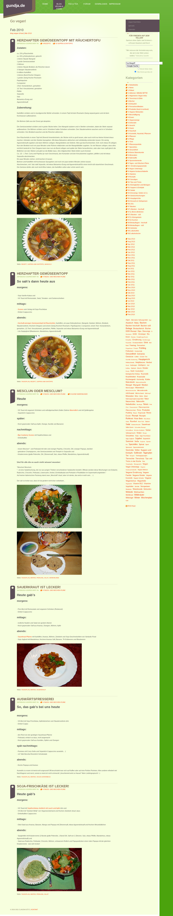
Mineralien (130, 396)
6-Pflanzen (132, 136)
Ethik (146, 343)
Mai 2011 (131, 274)
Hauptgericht (144, 359)
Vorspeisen (145, 486)
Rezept (135, 415)
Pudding (129, 413)
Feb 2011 (131, 282)
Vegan (145, 464)
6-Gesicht (131, 125)
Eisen (128, 337)
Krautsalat (141, 377)
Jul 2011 (131, 269)
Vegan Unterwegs (132, 467)
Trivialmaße (129, 464)
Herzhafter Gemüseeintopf (42, 273)
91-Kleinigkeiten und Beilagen (139, 185)
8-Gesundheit (133, 150)
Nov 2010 (131, 290)
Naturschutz (130, 401)
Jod (148, 365)
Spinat (141, 444)
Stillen (137, 450)
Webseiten (147, 489)
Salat (128, 424)
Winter (137, 497)
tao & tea (73, 4)
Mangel (129, 385)
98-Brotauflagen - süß (136, 225)
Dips (139, 331)
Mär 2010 (131, 312)
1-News (131, 88)
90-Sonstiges (133, 179)
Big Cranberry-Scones (26, 435)
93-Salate (131, 190)
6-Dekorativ (132, 123)
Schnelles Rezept (140, 427)
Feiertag (133, 345)
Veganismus (131, 481)
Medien (145, 385)
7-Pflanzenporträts (134, 144)
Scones (20, 309)
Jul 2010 (131, 301)
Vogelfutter (130, 486)
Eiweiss (133, 337)
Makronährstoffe (141, 382)
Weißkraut (129, 495)
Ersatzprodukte (138, 342)
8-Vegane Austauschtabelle (138, 171)
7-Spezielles (132, 147)
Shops (145, 433)
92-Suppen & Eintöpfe (136, 188)
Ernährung (137, 340)
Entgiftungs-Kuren (142, 337)
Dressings (146, 331)
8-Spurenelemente (135, 161)
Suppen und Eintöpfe (36, 264)
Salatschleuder (136, 424)
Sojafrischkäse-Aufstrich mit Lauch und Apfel (43, 808)
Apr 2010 (131, 309)
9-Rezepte (132, 177)
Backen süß (146, 326)
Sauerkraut (146, 424)
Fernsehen (141, 345)
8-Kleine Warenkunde (136, 152)
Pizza (139, 410)
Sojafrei (138, 438)
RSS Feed (131, 506)
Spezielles (133, 444)
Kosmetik (144, 374)
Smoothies (130, 436)
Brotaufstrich (138, 328)
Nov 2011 (131, 258)
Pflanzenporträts (144, 407)
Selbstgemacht (130, 433)
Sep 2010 (131, 296)
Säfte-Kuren (130, 427)
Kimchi (139, 368)
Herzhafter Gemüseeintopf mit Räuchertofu (58, 40)
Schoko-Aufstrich (139, 430)
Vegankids (141, 481)
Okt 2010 (131, 293)
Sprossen (129, 447)
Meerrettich (139, 388)
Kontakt (34, 909)
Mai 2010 (131, 306)
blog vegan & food (59, 6)
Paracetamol (133, 407)
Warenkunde (137, 489)
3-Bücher (131, 101)
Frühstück (130, 351)
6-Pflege (131, 139)
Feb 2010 (131, 314)
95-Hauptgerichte (134, 198)
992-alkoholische (134, 233)
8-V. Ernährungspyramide (137, 166)
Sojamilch (146, 439)
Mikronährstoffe (142, 390)
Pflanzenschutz (131, 410)
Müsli (145, 396)
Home (45, 4)
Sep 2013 (131, 239)
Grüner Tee (143, 356)
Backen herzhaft (133, 326)
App (150, 320)
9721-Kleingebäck (134, 217)
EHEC (135, 334)
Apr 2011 (131, 277)
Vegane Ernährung (134, 472)
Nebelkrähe (131, 404)
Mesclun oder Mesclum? (39, 391)
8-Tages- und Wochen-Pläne (138, 163)
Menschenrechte (131, 390)
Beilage (129, 328)
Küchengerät (131, 379)
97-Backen (132, 206)
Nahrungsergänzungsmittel (134, 399)
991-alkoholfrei (133, 231)
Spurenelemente (138, 447)
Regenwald (141, 413)
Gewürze (129, 357)
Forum (86, 4)
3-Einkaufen (132, 104)
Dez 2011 (131, 255)
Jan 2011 (131, 285)
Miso (136, 396)
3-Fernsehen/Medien (135, 106)
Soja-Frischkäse (145, 436)
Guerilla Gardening (131, 359)
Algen (128, 320)
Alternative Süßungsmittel (139, 320)
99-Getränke (132, 228)
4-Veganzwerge (133, 120)
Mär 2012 (131, 247)
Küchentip (140, 379)
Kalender (131, 30)
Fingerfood (129, 348)
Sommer (129, 441)
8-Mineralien (132, 155)
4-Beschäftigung (134, 115)
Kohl (132, 371)
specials (131, 26)
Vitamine (147, 484)
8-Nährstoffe (132, 158)
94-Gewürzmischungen (136, 196)
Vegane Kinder (138, 475)
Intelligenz (142, 365)
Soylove (142, 441)
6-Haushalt (132, 131)
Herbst (149, 362)
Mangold (137, 385)
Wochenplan (146, 497)
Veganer (148, 478)
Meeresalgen (130, 388)
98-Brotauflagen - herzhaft (137, 223)
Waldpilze (129, 489)
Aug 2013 (131, 242)
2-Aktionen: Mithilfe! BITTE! (138, 93)
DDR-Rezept (131, 331)
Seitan (148, 430)
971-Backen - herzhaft (136, 209)
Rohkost (129, 418)
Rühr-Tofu (141, 421)
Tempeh (132, 455)
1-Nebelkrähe (133, 85)
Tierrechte (130, 459)
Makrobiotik (130, 382)
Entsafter (128, 340)
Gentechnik (138, 351)
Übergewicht (138, 464)
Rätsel (135, 413)
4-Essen (131, 117)
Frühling (142, 348)
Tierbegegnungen (141, 455)
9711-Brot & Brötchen (136, 212)
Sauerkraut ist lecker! (39, 587)
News (145, 404)
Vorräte (137, 486)
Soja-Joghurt (130, 438)
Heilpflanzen (140, 362)
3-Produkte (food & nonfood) (138, 109)
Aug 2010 (131, 298)
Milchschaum (139, 393)
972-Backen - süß (134, 215)
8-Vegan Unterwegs (135, 169)
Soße (136, 441)
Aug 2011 (131, 266)
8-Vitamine (132, 174)
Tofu (143, 461)
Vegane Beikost (143, 469)
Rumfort (133, 421)
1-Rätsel (131, 90)
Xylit (127, 500)
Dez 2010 (131, 287)
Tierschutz (139, 458)
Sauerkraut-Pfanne (25, 637)
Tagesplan (147, 453)
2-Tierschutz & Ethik (135, 98)
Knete (127, 371)
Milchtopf (148, 393)
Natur (146, 399)
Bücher (148, 328)
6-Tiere (130, 142)
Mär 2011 (131, 279)
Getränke (141, 354)
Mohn (141, 396)
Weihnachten (139, 492)
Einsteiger (142, 334)
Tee (127, 456)
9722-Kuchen (133, 220)
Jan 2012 (131, 252)
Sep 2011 (131, 263)
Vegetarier (129, 483)
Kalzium (133, 368)
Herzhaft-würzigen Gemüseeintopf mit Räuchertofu (36, 323)
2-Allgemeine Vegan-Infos (137, 96)
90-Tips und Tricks (134, 182)
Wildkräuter (139, 495)
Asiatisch (129, 323)
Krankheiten (131, 377)
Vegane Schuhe (139, 478)
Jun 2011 (131, 271)
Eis (148, 334)
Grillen (136, 356)
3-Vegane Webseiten (135, 112)
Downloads (101, 4)
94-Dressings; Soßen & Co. (138, 193)
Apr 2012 (131, 244)
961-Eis (131, 204)
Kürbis (147, 379)
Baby (136, 323)
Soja (137, 436)
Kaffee (128, 368)
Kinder (145, 368)
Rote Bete (138, 418)
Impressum (114, 4)
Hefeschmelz (130, 362)
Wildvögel (129, 498)
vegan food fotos (134, 22)
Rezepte (142, 416)
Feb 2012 (131, 250)
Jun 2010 (131, 304)
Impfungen (133, 365)
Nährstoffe (140, 401)
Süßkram (138, 453)
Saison (147, 421)
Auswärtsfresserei (35, 699)
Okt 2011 (131, 260)
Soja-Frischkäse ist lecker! (43, 786)
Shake (139, 433)
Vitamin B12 (138, 484)
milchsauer (130, 393)
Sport (147, 444)
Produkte (146, 410)
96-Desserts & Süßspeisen (137, 201)
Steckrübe (130, 450)
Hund (127, 365)
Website (129, 492)
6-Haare (131, 128)
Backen (143, 323)
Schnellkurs (129, 430)
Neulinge (139, 404)
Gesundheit (131, 354)
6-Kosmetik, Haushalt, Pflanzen (139, 134)
